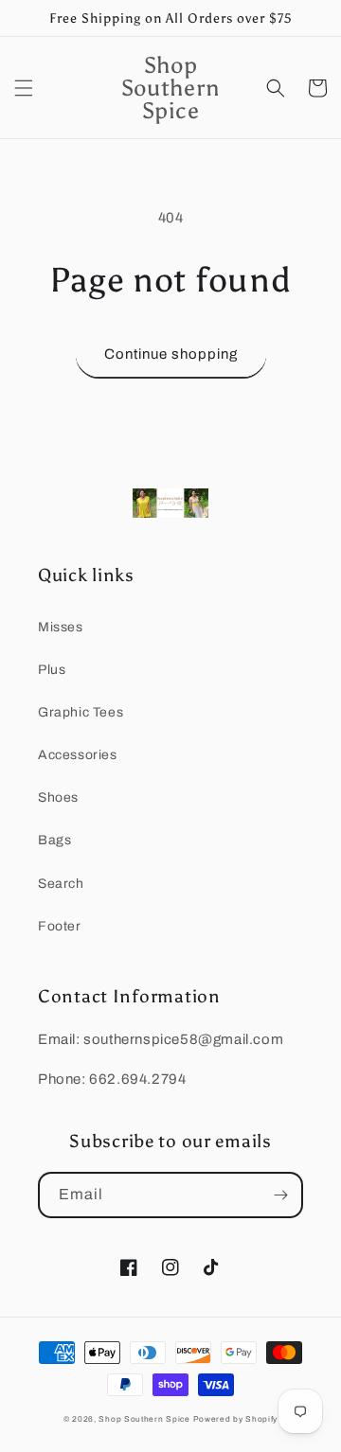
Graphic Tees (80, 712)
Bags (54, 840)
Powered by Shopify (235, 1419)
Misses (60, 627)
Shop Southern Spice (144, 1419)
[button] (24, 88)
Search (61, 884)
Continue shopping (171, 354)
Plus (51, 670)
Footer (59, 926)
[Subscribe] (280, 1195)
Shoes (58, 797)
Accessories (77, 755)
